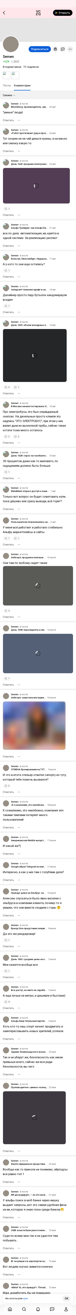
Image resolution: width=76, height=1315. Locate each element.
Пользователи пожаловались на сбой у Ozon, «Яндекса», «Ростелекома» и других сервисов (30, 522)
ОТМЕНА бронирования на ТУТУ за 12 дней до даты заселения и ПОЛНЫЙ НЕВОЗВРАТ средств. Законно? (29, 769)
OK (66, 1298)
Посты (7, 85)
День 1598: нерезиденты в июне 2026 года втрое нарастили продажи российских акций (28, 629)
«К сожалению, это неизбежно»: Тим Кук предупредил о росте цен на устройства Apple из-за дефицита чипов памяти (28, 805)
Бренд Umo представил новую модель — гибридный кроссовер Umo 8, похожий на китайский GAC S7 (29, 928)
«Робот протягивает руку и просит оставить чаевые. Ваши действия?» (29, 133)
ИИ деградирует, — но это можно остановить (29, 1194)
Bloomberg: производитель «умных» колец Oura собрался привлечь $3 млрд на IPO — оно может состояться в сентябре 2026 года (29, 107)
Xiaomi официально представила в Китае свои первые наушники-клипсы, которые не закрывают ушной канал (29, 1164)
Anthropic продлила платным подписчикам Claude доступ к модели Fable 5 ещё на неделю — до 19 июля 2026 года (28, 557)
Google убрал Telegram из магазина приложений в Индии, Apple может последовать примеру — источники (28, 866)
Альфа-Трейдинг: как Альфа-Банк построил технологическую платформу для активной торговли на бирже (29, 228)
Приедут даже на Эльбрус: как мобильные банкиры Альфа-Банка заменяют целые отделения (28, 893)
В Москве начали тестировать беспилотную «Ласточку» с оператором (29, 406)
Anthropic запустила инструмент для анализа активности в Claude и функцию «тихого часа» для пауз (28, 697)
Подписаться (39, 49)
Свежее (7, 95)
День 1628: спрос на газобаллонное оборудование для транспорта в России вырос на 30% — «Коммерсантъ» (29, 455)
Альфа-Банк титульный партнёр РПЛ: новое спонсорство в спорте (29, 1021)
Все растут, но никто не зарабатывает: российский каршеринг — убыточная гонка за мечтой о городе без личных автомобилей (29, 990)
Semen (14, 103)
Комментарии (22, 85)
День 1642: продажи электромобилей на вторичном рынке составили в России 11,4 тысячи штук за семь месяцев (29, 164)
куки (25, 1298)
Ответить (8, 120)
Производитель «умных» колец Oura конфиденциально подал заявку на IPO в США (29, 1087)
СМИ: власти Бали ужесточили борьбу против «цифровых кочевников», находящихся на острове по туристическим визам (29, 1230)
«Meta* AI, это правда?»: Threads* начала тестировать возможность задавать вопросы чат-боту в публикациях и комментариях (29, 1287)
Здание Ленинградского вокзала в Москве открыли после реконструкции (29, 1052)
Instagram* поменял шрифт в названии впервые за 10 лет (29, 289)
